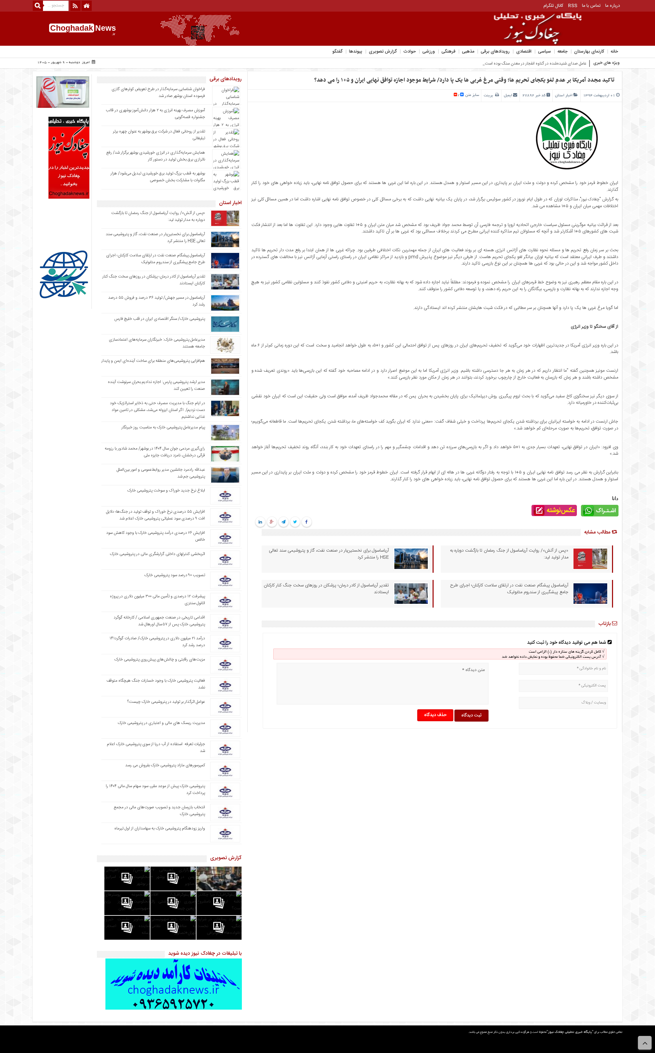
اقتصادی (524, 51)
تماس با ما (591, 6)
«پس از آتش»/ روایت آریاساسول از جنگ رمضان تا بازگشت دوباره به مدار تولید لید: (509, 554)
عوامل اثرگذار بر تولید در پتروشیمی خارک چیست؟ (166, 701)
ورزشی (428, 51)
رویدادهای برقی (495, 51)
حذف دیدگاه (435, 715)
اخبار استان (563, 96)
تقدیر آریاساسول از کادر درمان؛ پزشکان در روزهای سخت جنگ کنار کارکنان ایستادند (326, 589)
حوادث (409, 51)
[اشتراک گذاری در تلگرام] (283, 522)
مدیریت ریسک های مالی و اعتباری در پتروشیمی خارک (161, 723)
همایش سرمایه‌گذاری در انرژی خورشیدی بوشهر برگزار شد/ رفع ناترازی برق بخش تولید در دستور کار (155, 156)
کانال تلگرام (553, 6)
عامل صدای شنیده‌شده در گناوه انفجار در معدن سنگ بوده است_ (534, 63)
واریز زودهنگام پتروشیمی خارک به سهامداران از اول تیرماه (159, 828)
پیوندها (355, 51)
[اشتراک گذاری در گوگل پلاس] (272, 522)
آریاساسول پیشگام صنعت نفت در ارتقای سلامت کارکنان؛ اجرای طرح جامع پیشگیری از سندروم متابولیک (509, 589)
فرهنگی (448, 51)
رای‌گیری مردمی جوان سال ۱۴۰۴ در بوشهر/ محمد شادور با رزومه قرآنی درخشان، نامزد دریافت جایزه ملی (155, 452)
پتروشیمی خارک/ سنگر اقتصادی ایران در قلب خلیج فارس (159, 318)
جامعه (562, 51)
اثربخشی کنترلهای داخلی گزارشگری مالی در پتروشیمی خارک (157, 554)
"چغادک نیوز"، (589, 199)
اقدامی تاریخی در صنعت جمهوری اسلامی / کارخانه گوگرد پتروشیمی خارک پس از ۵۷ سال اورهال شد (159, 621)
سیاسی (544, 51)
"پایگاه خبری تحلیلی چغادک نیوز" (570, 1032)
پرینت (489, 96)
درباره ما (612, 6)
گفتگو (337, 51)
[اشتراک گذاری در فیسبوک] (306, 522)
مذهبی (468, 51)
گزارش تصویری (383, 51)
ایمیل (508, 96)
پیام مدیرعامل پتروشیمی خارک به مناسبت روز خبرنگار (163, 427)
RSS (572, 6)
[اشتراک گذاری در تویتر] (295, 522)
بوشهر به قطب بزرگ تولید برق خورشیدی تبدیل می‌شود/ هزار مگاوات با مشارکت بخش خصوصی (158, 177)
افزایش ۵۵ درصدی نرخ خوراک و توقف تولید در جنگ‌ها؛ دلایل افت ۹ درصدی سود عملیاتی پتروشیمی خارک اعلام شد (155, 515)
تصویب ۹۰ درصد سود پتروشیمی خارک (174, 575)
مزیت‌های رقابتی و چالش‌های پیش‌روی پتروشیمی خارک (159, 659)
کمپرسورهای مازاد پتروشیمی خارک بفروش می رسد (165, 765)
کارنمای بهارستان (589, 51)
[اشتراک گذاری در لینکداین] (260, 522)
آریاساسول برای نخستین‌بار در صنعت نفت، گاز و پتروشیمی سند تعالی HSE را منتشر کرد (329, 554)
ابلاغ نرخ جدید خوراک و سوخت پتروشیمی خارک (166, 490)
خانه (614, 51)
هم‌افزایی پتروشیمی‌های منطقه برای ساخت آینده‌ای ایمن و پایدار (153, 360)
